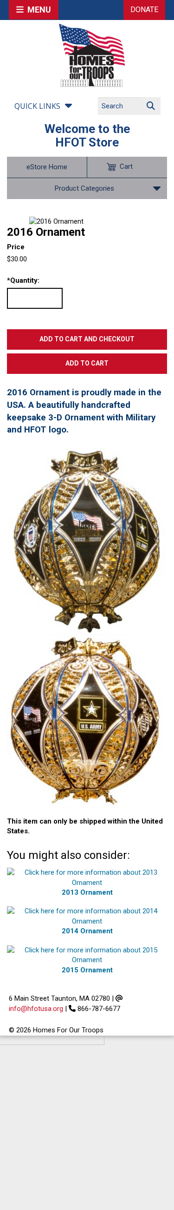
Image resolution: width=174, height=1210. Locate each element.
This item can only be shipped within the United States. (85, 826)
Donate (144, 9)
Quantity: (23, 280)
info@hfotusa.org (36, 1008)
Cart (126, 166)
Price (16, 247)
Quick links (37, 106)
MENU (37, 9)
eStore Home (46, 167)
